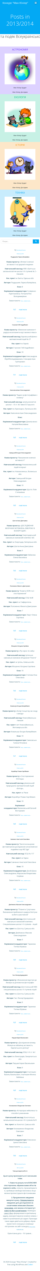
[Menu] (35, 3)
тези (22, 301)
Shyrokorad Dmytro (21, 250)
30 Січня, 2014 (20, 1167)
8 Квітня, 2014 (20, 1102)
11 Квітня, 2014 (20, 387)
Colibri (30, 1264)
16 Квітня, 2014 (20, 253)
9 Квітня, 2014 (20, 768)
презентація (27, 301)
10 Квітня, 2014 (20, 449)
